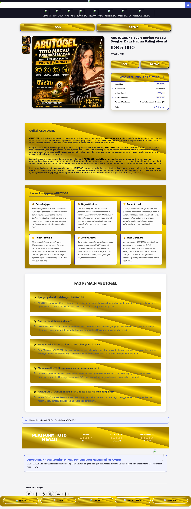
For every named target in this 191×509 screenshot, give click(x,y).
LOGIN (57, 27)
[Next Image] (102, 73)
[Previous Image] (34, 73)
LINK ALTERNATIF (134, 501)
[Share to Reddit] (58, 494)
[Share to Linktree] (44, 494)
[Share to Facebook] (36, 494)
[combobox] (92, 5)
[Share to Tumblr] (65, 494)
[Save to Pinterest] (51, 494)
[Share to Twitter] (29, 494)
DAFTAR (133, 27)
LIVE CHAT (171, 501)
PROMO (22, 500)
